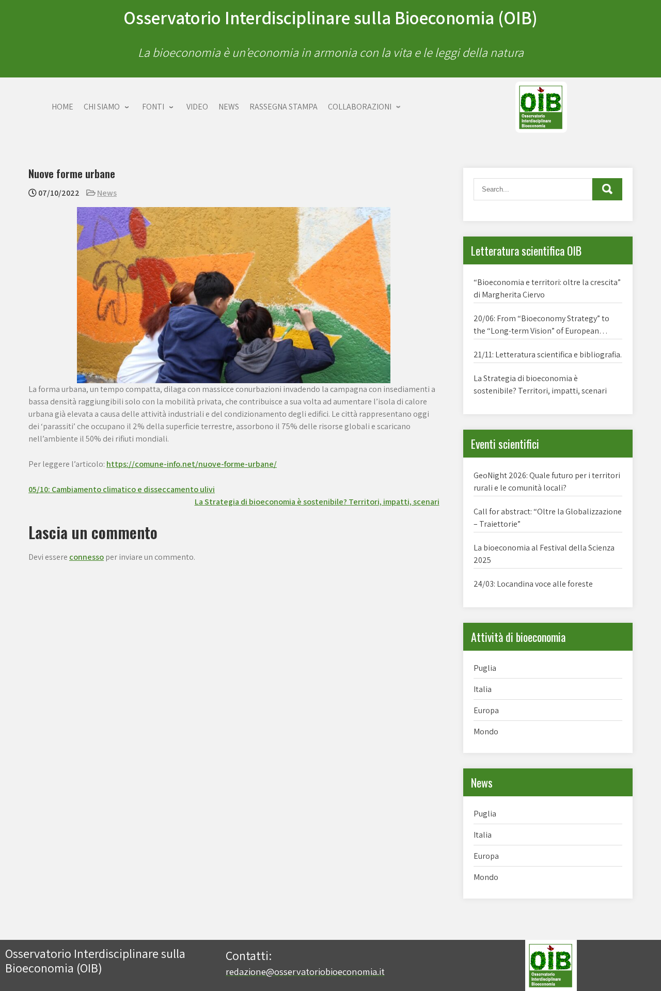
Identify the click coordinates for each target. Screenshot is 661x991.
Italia (483, 689)
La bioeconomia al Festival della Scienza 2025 (544, 553)
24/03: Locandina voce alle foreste (533, 583)
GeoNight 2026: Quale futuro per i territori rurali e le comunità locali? (547, 481)
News (107, 192)
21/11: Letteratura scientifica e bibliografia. (548, 354)
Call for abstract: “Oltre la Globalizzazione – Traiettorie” (548, 517)
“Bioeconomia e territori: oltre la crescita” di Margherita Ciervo (547, 288)
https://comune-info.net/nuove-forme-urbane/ (191, 464)
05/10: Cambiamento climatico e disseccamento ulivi (121, 489)
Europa (486, 710)
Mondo (486, 731)
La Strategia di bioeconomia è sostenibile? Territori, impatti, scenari (317, 501)
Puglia (485, 668)
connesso (86, 557)
